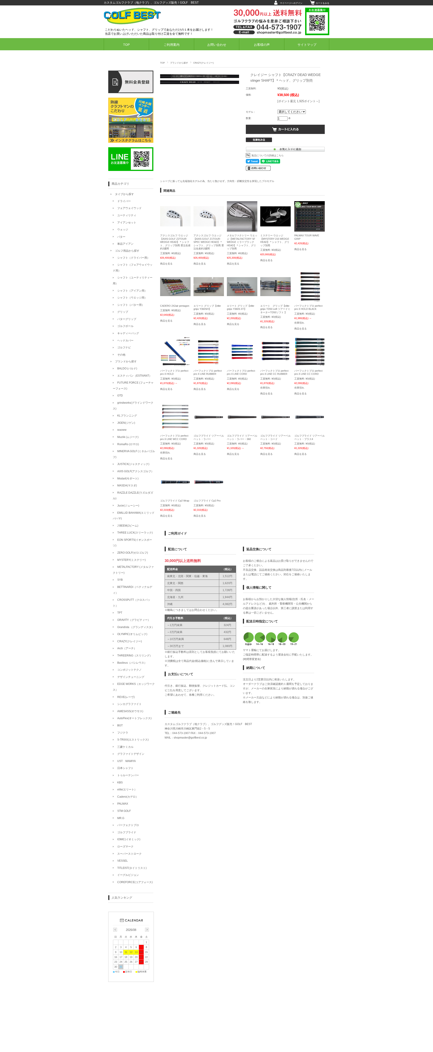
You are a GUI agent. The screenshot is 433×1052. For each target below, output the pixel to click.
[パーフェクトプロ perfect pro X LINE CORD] (242, 364)
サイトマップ (306, 44)
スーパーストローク (129, 853)
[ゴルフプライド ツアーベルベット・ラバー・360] (242, 416)
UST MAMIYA (126, 761)
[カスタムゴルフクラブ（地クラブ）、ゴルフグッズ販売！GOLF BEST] (132, 23)
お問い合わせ (216, 44)
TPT (119, 612)
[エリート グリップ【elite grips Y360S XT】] (242, 293)
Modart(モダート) (127, 478)
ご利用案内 (172, 44)
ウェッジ (122, 229)
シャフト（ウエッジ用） (132, 297)
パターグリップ (126, 319)
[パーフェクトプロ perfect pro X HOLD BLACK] (309, 299)
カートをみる (322, 3)
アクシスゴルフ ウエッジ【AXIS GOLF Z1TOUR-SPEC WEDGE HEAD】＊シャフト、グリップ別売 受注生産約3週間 (208, 242)
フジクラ (122, 732)
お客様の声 (262, 44)
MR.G (120, 818)
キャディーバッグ (128, 333)
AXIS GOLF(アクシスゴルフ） (135, 471)
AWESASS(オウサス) (130, 711)
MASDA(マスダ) (127, 485)
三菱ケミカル (125, 746)
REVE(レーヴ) (126, 697)
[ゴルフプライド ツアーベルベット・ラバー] (208, 416)
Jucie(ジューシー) (128, 505)
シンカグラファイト (129, 704)
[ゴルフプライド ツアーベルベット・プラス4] (309, 416)
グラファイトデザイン (130, 753)
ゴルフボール (125, 326)
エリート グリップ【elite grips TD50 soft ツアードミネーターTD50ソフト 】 (275, 309)
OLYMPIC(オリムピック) (132, 634)
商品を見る (166, 263)
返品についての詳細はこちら (267, 155)
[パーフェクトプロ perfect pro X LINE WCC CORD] (175, 429)
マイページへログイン (291, 3)
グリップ (122, 311)
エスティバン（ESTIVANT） (134, 375)
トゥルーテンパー (128, 775)
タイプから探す (124, 194)
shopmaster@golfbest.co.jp (190, 737)
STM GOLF (124, 811)
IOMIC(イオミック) (128, 839)
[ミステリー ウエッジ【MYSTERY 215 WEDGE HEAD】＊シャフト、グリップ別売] (275, 224)
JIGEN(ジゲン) (126, 422)
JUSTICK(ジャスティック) (133, 464)
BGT (120, 725)
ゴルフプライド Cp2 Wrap (174, 500)
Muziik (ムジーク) (127, 437)
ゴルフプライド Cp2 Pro (207, 500)
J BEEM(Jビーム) (127, 525)
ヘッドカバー (125, 340)
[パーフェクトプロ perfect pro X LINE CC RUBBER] (275, 364)
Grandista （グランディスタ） (135, 627)
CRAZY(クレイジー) (203, 63)
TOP (126, 44)
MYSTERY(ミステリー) (131, 560)
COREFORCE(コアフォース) (135, 882)
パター (121, 236)
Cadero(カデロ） (127, 796)
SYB (120, 579)
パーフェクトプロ (128, 825)
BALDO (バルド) (127, 368)
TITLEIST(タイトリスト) (132, 868)
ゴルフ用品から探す (127, 250)
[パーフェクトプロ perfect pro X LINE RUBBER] (208, 364)
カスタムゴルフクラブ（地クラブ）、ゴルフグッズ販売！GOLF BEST (151, 2)
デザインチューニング (130, 677)
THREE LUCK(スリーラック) (135, 532)
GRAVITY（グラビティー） (133, 620)
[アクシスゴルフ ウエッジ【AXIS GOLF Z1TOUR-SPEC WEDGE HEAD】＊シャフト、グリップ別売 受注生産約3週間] (208, 224)
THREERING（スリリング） (134, 655)
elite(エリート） (127, 789)
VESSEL (122, 860)
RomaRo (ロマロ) (128, 444)
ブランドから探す (179, 63)
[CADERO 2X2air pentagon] (175, 293)
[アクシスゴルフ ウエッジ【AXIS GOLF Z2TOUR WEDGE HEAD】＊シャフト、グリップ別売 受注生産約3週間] (175, 224)
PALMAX (122, 803)
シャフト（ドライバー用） (133, 257)
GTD (120, 395)
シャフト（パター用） (130, 304)
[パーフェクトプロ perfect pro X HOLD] (175, 364)
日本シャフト (125, 768)
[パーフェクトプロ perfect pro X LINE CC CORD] (309, 364)
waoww (122, 429)
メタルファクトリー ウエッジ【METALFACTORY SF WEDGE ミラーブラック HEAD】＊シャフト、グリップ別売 (242, 242)
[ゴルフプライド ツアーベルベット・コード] (275, 416)
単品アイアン (125, 243)
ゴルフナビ (124, 347)
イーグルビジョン (128, 875)
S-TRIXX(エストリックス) (133, 739)
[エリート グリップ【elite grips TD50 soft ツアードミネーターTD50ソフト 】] (275, 293)
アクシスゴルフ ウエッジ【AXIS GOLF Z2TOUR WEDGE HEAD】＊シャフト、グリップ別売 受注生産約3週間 (175, 242)
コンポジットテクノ (129, 669)
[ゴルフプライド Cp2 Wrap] (175, 481)
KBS (120, 782)
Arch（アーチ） (126, 648)
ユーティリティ (126, 215)
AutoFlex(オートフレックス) (134, 718)
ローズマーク (125, 846)
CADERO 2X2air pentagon (174, 305)
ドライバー (124, 201)
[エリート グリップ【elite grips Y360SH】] (208, 293)
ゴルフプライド (126, 832)
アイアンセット (126, 222)
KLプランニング (127, 415)
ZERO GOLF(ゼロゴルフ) (132, 552)
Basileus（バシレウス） (132, 662)
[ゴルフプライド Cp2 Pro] (208, 481)
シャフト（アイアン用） (132, 290)
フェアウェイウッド (129, 208)
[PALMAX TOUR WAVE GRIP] (309, 229)
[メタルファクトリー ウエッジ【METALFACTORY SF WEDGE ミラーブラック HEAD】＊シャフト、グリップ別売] (242, 229)
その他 (121, 354)
